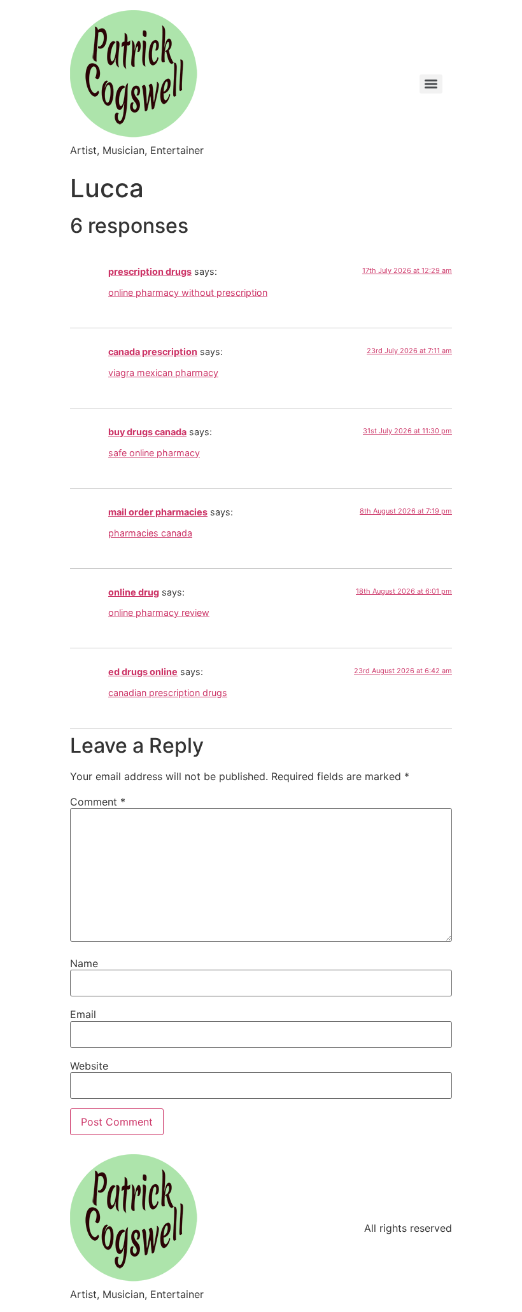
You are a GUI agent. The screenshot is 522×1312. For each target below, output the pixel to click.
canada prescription (152, 351)
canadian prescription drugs (167, 692)
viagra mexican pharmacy (163, 372)
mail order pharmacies (158, 511)
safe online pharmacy (154, 452)
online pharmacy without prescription (187, 292)
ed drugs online (143, 671)
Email (83, 1014)
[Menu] (431, 84)
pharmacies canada (150, 532)
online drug (133, 592)
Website (89, 1066)
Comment (97, 802)
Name (84, 963)
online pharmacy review (158, 612)
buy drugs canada (147, 431)
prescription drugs (150, 271)
